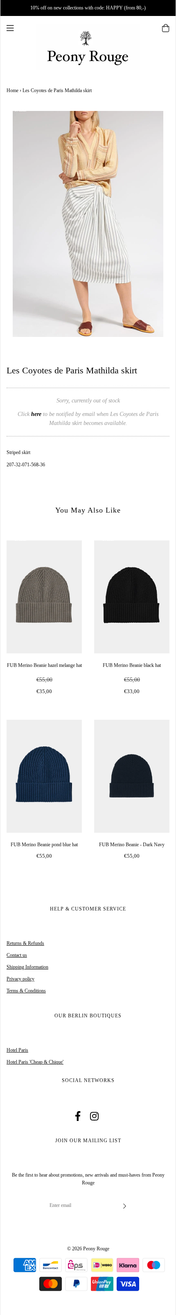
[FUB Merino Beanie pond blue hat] (44, 776)
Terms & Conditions (26, 991)
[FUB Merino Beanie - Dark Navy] (131, 776)
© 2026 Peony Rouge (88, 1249)
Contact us (17, 955)
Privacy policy (20, 979)
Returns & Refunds (25, 943)
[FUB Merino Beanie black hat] (131, 596)
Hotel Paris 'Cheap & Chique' (35, 1062)
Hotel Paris (17, 1050)
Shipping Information (27, 967)
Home (12, 90)
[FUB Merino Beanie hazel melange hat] (44, 596)
